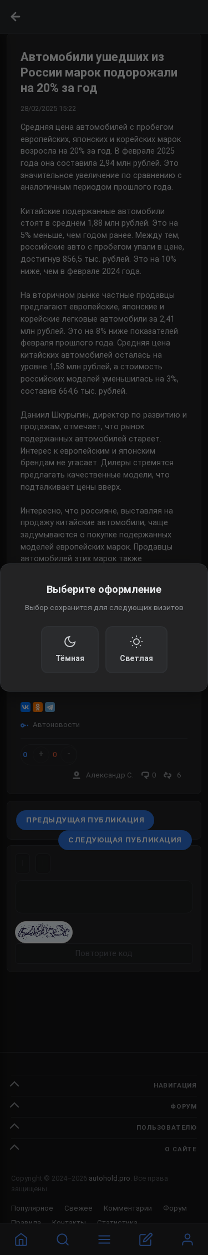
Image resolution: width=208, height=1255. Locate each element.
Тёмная (69, 658)
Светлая (136, 658)
